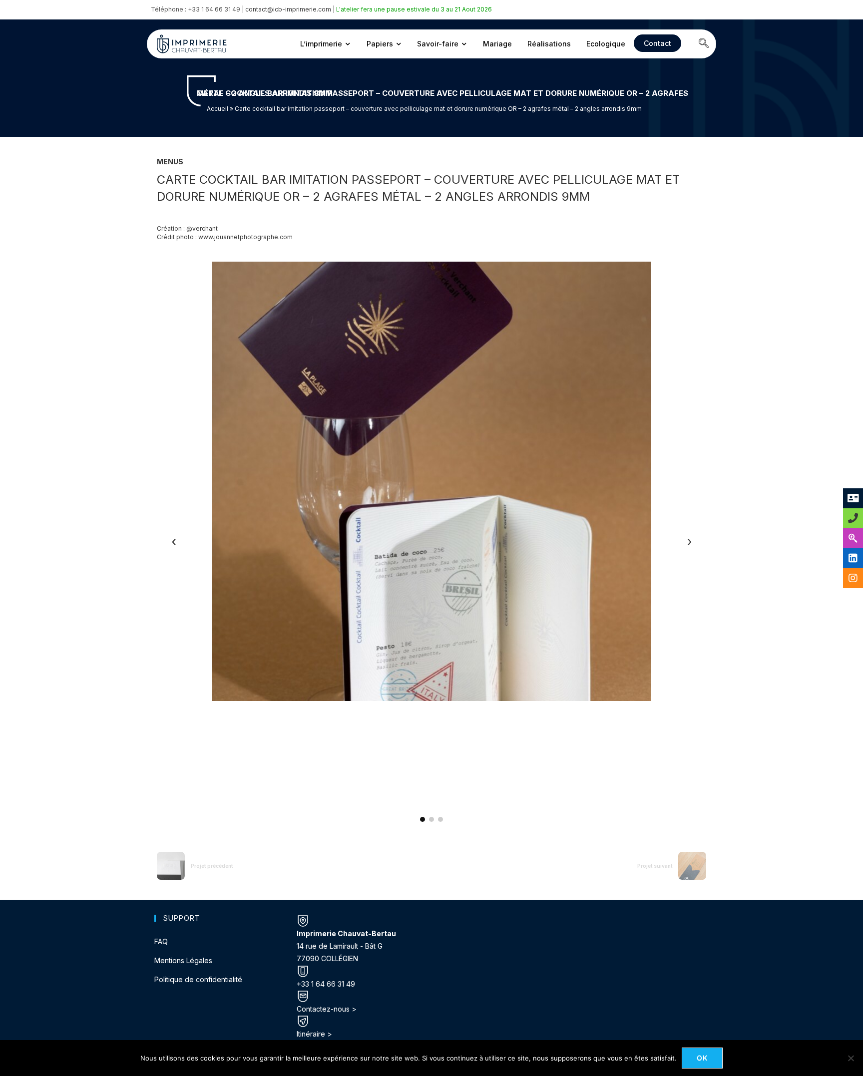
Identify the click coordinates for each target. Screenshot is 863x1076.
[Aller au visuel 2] (431, 819)
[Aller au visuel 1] (422, 819)
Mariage (497, 43)
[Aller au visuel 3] (440, 819)
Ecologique (605, 43)
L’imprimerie (321, 43)
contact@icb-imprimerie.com (288, 9)
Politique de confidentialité (198, 979)
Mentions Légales (183, 960)
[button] (704, 44)
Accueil (217, 108)
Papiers (380, 43)
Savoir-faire (437, 43)
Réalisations (549, 43)
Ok (702, 1058)
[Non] (851, 1058)
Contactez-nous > (327, 1009)
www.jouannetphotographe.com (245, 237)
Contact (657, 43)
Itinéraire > (314, 1034)
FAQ (161, 941)
